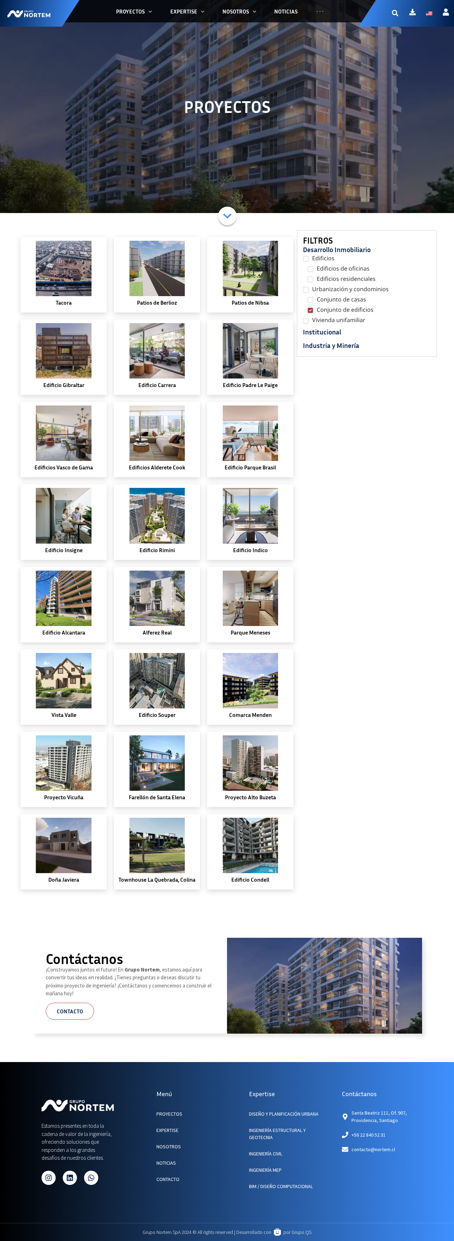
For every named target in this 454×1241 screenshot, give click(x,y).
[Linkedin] (70, 1178)
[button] (395, 13)
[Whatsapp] (91, 1178)
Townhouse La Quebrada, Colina (156, 879)
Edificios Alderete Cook (157, 467)
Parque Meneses (250, 632)
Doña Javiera (63, 879)
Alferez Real (157, 632)
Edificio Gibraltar (63, 384)
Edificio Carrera (157, 384)
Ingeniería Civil (265, 1153)
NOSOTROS (168, 1146)
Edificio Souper (157, 714)
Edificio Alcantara (63, 632)
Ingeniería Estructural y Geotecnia (277, 1134)
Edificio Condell (250, 879)
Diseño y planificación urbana (284, 1114)
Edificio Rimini (157, 550)
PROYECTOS (169, 1114)
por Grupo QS (297, 1232)
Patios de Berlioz (157, 302)
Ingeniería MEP (265, 1170)
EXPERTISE (167, 1130)
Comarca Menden (250, 714)
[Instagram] (48, 1178)
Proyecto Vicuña (63, 797)
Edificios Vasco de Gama (63, 467)
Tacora (64, 302)
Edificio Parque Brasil (250, 467)
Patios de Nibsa (250, 302)
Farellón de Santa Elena (157, 797)
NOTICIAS (166, 1163)
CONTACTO (167, 1179)
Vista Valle (63, 714)
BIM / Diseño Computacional (281, 1186)
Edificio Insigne (64, 550)
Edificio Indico (250, 550)
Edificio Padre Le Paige (250, 384)
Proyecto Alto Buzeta (250, 797)
